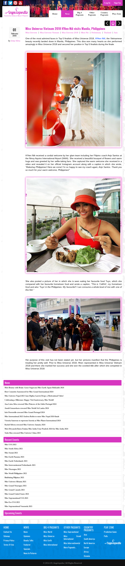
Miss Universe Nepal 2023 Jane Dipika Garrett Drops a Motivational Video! (34, 396)
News (67, 14)
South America (89, 538)
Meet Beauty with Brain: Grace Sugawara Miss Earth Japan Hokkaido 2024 (34, 388)
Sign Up (117, 3)
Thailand (107, 32)
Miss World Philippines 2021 (16, 473)
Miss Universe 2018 (70, 32)
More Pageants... (70, 547)
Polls (106, 536)
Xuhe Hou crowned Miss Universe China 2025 (23, 433)
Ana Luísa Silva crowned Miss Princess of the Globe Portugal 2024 (30, 404)
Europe (86, 547)
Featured (27, 544)
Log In (107, 3)
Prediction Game (110, 531)
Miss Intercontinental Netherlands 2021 (20, 465)
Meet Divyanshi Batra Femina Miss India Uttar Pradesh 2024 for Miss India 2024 (36, 429)
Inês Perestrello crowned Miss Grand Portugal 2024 (25, 412)
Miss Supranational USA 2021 (16, 498)
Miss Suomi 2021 (11, 453)
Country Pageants (104, 13)
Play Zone (116, 14)
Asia (116, 32)
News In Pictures (30, 553)
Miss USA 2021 (10, 444)
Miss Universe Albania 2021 (15, 482)
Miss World (48, 531)
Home (54, 14)
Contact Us (8, 531)
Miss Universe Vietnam (49, 32)
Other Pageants (92, 13)
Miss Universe (31, 32)
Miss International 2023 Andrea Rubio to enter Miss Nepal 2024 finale (32, 416)
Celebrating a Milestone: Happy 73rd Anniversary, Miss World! (29, 400)
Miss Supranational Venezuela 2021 (18, 506)
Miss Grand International (72, 537)
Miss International (50, 544)
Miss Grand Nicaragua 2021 (16, 486)
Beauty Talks (28, 540)
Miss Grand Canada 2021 (15, 490)
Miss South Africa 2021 (14, 449)
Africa (86, 551)
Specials (27, 548)
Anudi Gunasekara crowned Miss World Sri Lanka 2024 (27, 408)
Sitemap (7, 536)
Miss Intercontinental (72, 543)
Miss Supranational (71, 531)
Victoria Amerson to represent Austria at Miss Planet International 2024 (33, 421)
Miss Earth (48, 540)
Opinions (27, 536)
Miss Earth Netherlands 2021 (16, 461)
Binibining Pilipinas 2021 (14, 477)
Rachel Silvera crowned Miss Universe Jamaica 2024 (25, 425)
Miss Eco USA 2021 (12, 502)
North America (89, 543)
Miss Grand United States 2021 (17, 494)
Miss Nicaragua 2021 (13, 469)
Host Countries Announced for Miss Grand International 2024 (29, 392)
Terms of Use (9, 544)
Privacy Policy (9, 540)
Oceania (87, 555)
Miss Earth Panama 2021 (14, 457)
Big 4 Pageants (80, 13)
